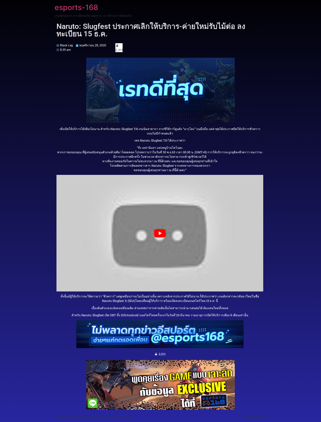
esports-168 (76, 7)
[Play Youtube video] (159, 233)
